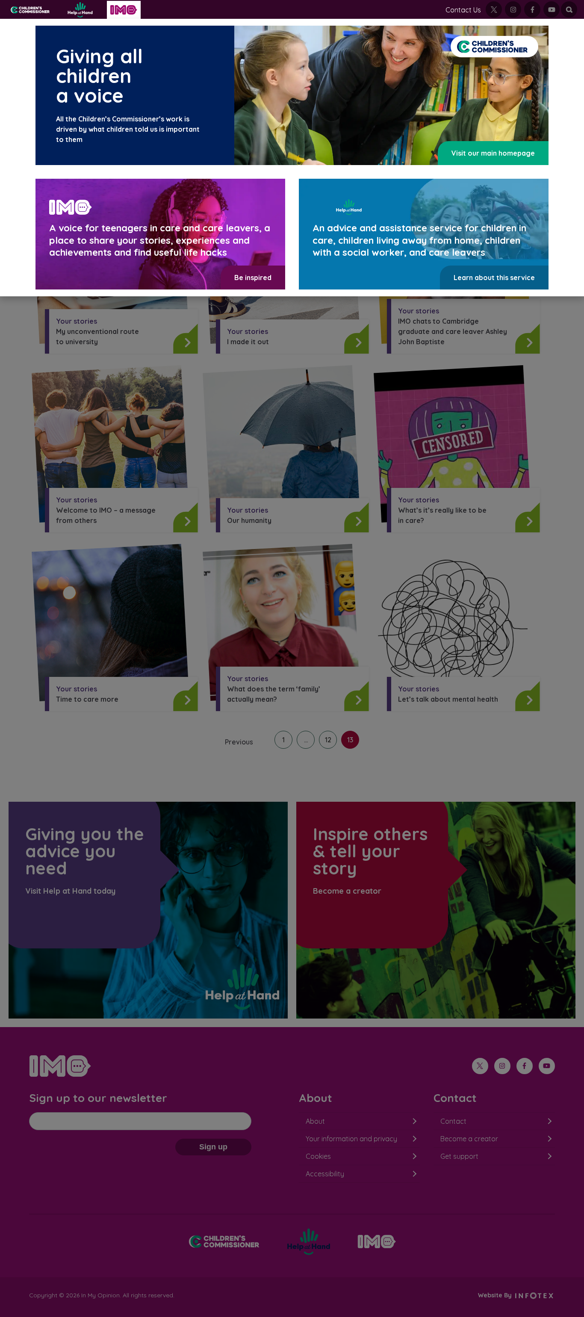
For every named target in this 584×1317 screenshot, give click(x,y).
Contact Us (463, 10)
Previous (239, 742)
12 (328, 739)
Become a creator (469, 1138)
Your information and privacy (351, 1138)
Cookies (318, 1156)
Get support (459, 1156)
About (315, 1121)
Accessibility (325, 1173)
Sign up (213, 1147)
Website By (495, 1295)
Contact (453, 1121)
